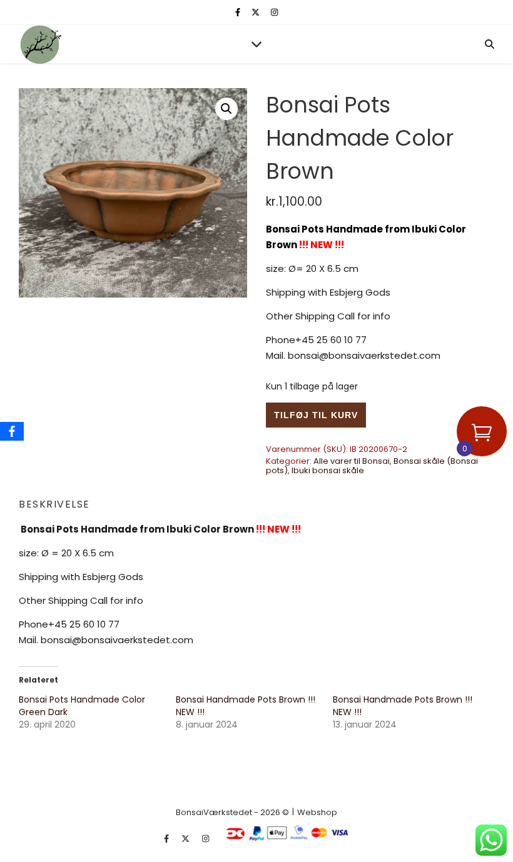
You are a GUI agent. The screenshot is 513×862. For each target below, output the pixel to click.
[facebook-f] (238, 12)
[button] (226, 109)
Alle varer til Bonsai (351, 461)
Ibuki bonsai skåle (328, 470)
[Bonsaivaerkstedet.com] (41, 44)
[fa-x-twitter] (256, 12)
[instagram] (274, 12)
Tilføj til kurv (316, 415)
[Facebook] (12, 431)
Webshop (317, 812)
